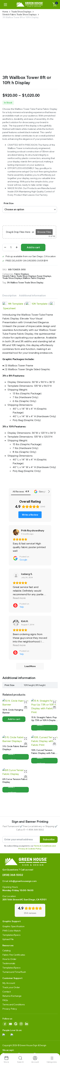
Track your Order (11, 987)
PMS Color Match (11, 930)
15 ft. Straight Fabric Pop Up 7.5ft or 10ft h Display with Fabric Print (44, 720)
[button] (55, 4)
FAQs (5, 1000)
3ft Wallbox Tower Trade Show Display (25, 283)
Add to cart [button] (14, 719)
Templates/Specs (11, 935)
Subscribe (49, 839)
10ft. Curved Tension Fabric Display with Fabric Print (44, 753)
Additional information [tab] (32, 295)
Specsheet (9, 308)
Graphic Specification (13, 926)
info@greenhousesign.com (23, 881)
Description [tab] (9, 295)
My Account (8, 983)
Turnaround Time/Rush (14, 972)
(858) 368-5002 (12, 875)
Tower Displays (44, 276)
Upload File (8, 939)
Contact (6, 991)
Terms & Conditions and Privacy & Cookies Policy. (37, 847)
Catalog (6, 950)
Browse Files (44, 231)
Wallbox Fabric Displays (34, 278)
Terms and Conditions (13, 1004)
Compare (25, 707)
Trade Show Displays (21, 12)
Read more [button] (19, 598)
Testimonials (8, 963)
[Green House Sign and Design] (30, 4)
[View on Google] (16, 532)
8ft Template (15, 303)
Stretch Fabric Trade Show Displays (19, 14)
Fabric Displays (21, 274)
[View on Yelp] (16, 576)
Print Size (8, 203)
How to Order (9, 959)
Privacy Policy (9, 1008)
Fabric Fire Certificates (13, 954)
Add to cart (33, 247)
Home (5, 12)
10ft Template (40, 303)
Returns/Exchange (11, 995)
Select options (41, 728)
